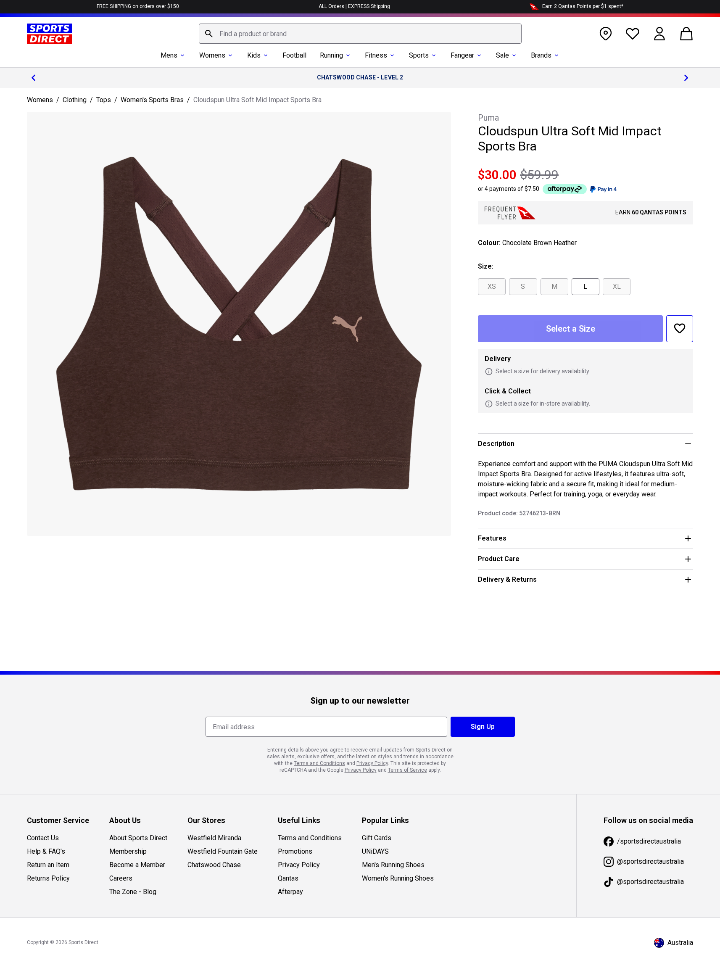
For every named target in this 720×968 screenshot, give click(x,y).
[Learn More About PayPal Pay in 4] (603, 189)
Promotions (295, 851)
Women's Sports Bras (152, 100)
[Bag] (686, 34)
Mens (169, 55)
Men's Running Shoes (393, 865)
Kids (254, 55)
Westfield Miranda (214, 838)
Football (294, 55)
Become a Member (137, 865)
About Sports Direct (138, 838)
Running (331, 55)
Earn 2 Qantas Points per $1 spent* (582, 6)
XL (617, 286)
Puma (488, 118)
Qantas (288, 878)
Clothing (75, 100)
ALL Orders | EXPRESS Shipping (354, 6)
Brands (541, 55)
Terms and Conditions (310, 838)
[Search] (209, 34)
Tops (103, 100)
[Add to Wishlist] (679, 328)
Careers (120, 878)
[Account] (659, 34)
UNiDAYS (375, 851)
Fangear (462, 55)
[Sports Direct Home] (49, 34)
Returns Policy (48, 878)
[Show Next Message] (686, 78)
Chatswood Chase (214, 865)
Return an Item (48, 865)
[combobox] (360, 34)
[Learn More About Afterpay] (565, 189)
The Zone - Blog (132, 892)
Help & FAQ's (46, 851)
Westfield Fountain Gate (222, 851)
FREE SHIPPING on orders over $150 (138, 6)
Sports (419, 55)
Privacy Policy (299, 865)
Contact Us (43, 838)
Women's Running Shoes (398, 878)
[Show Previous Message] (34, 78)
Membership (128, 851)
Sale (502, 55)
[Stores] (606, 34)
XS (492, 286)
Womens (212, 55)
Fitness (376, 55)
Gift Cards (376, 838)
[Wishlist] (632, 34)
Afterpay (290, 892)
